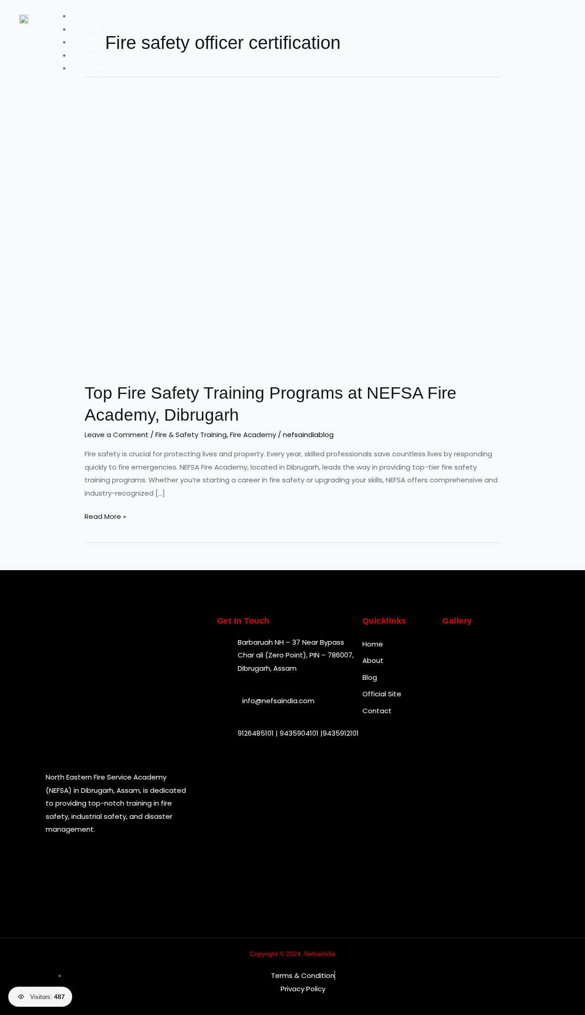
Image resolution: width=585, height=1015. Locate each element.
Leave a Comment (117, 434)
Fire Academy (253, 434)
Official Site (99, 55)
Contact (94, 68)
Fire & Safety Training (191, 434)
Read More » (105, 515)
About (90, 29)
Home (90, 16)
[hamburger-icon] (530, 19)
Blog (87, 42)
